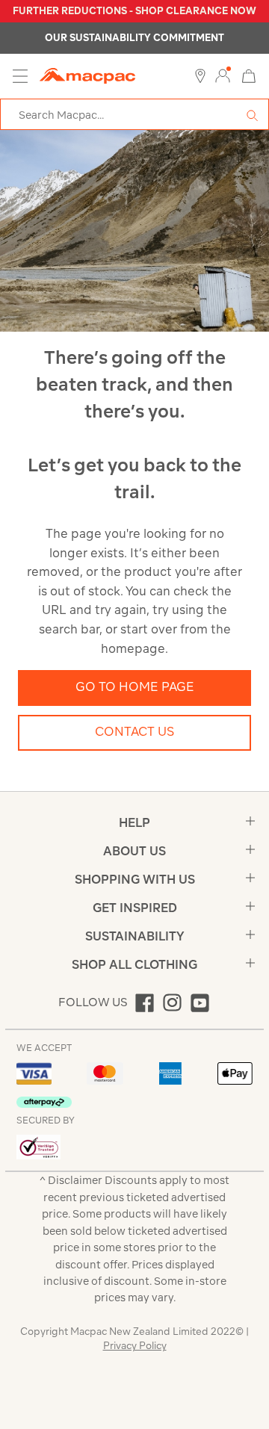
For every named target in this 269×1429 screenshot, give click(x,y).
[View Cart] (249, 75)
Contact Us (134, 731)
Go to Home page (134, 686)
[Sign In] (222, 76)
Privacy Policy (135, 1345)
